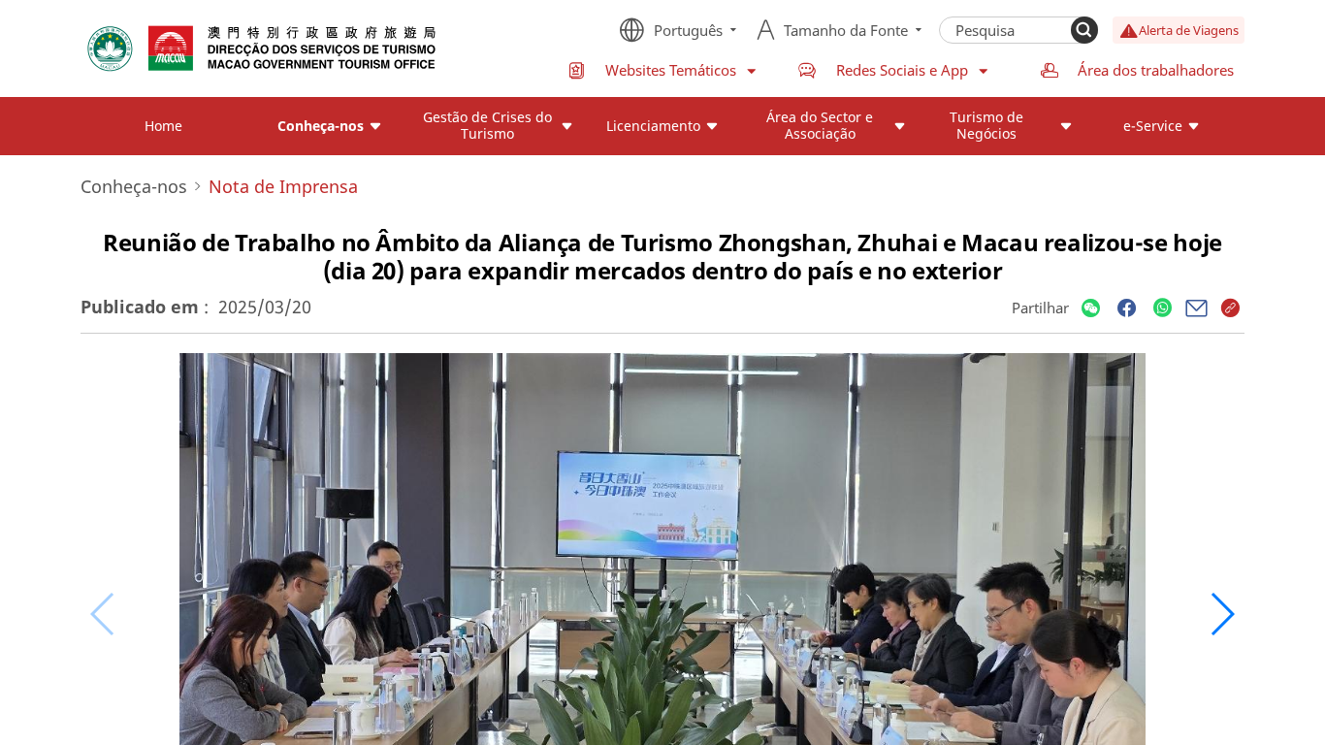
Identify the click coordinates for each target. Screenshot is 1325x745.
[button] (1222, 614)
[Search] (1084, 30)
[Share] (1091, 309)
